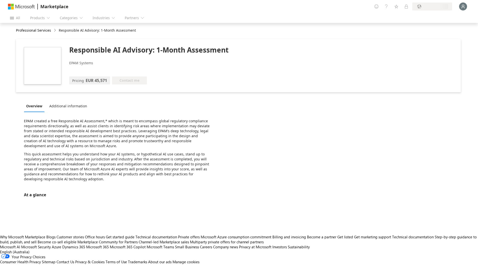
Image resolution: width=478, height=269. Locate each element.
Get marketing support (372, 236)
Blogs (51, 236)
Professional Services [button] (33, 30)
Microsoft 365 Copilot (128, 246)
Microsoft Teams (160, 246)
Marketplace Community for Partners (107, 241)
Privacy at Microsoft (255, 246)
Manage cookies (186, 261)
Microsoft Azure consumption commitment (236, 236)
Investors (279, 246)
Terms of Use (116, 261)
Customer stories (70, 236)
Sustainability (299, 246)
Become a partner (321, 236)
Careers (206, 246)
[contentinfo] (55, 30)
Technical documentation (156, 236)
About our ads (160, 261)
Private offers (189, 236)
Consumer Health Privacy (20, 261)
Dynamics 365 (73, 246)
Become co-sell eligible (57, 241)
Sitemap (49, 261)
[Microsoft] (21, 6)
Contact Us (65, 261)
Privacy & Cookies (90, 261)
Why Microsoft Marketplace (22, 236)
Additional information (68, 106)
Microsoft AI (10, 246)
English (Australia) (15, 251)
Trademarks (137, 261)
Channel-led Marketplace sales (164, 241)
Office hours (95, 236)
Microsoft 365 (97, 246)
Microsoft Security (36, 246)
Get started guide (120, 236)
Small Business (187, 246)
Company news (225, 246)
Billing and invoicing (289, 236)
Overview (34, 106)
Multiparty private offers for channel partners (227, 241)
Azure (56, 246)
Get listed (345, 236)
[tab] (35, 105)
